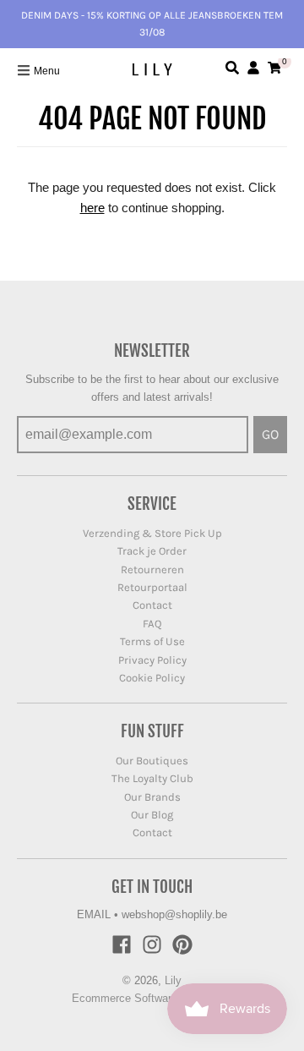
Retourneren (152, 569)
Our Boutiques (152, 760)
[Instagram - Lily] (152, 944)
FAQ (152, 623)
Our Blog (152, 814)
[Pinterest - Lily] (182, 944)
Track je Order (152, 551)
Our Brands (152, 797)
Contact (152, 605)
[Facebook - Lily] (121, 944)
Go (270, 434)
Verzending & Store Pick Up (152, 533)
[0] (274, 67)
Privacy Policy (152, 660)
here (92, 207)
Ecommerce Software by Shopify (152, 998)
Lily (173, 980)
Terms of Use (152, 641)
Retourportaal (152, 587)
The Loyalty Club (152, 778)
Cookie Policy (152, 677)
